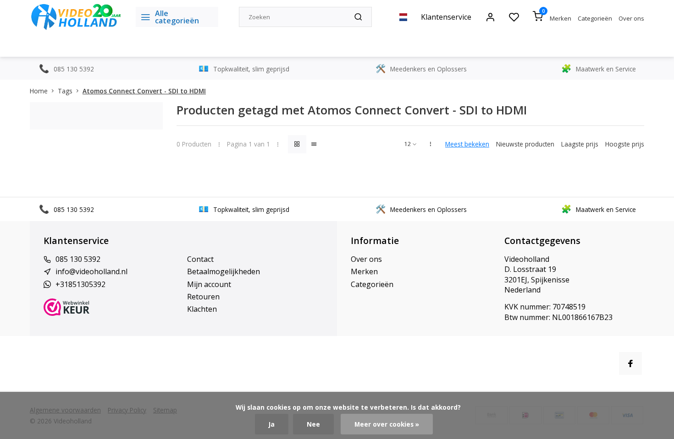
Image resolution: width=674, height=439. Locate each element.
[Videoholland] (76, 17)
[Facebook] (630, 363)
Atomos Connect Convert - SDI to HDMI (144, 91)
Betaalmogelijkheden (223, 271)
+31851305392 (80, 284)
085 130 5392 (77, 259)
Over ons (631, 18)
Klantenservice (446, 17)
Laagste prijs (579, 144)
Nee (313, 424)
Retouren (203, 297)
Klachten (202, 309)
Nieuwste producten (525, 144)
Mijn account (209, 284)
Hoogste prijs (624, 144)
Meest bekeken (467, 144)
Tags (65, 91)
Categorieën (595, 18)
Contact (200, 259)
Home (39, 91)
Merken (560, 18)
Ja (272, 424)
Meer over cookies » (386, 424)
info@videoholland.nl (91, 271)
